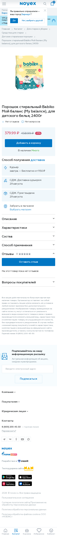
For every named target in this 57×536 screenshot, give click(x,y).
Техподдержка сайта (13, 469)
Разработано (10, 461)
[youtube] (22, 439)
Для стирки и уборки (37, 29)
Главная (6, 29)
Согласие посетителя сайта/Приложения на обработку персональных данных (24, 504)
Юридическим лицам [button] (14, 411)
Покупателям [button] (9, 402)
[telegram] (4, 439)
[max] (28, 439)
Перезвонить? (9, 431)
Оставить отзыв (28, 262)
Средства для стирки (13, 33)
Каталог (18, 29)
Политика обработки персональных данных (24, 510)
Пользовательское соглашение (18, 498)
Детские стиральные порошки (17, 37)
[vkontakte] (10, 439)
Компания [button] (7, 392)
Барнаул (26, 14)
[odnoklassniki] (16, 439)
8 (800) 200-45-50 (11, 427)
